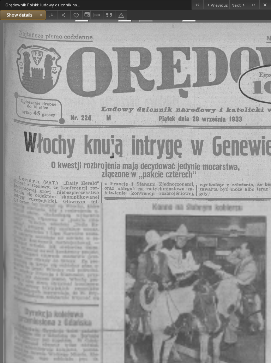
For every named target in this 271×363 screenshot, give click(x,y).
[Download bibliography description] (97, 15)
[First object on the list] (197, 5)
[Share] (64, 15)
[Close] (265, 5)
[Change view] (86, 15)
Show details (19, 15)
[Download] (52, 15)
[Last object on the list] (253, 5)
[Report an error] (121, 15)
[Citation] (109, 15)
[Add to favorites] (76, 15)
